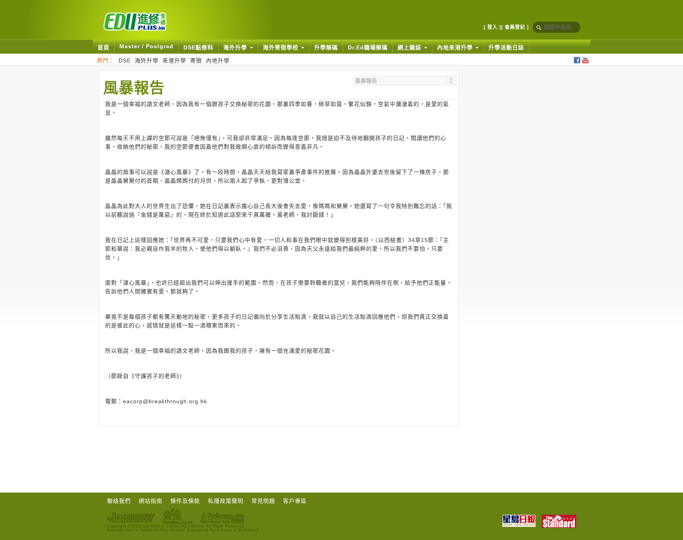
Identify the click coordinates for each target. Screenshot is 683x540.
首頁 (103, 47)
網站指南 (150, 501)
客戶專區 (295, 501)
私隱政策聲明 (225, 501)
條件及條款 (185, 501)
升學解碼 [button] (326, 47)
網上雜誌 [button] (410, 47)
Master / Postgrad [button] (146, 46)
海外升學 (146, 60)
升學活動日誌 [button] (506, 47)
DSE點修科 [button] (198, 47)
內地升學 (218, 60)
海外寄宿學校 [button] (281, 47)
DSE (125, 60)
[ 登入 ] (492, 27)
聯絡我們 (119, 501)
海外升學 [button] (236, 47)
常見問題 (263, 501)
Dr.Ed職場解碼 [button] (368, 47)
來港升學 (174, 60)
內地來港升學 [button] (456, 47)
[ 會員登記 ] (515, 27)
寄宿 (196, 60)
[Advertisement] (279, 448)
